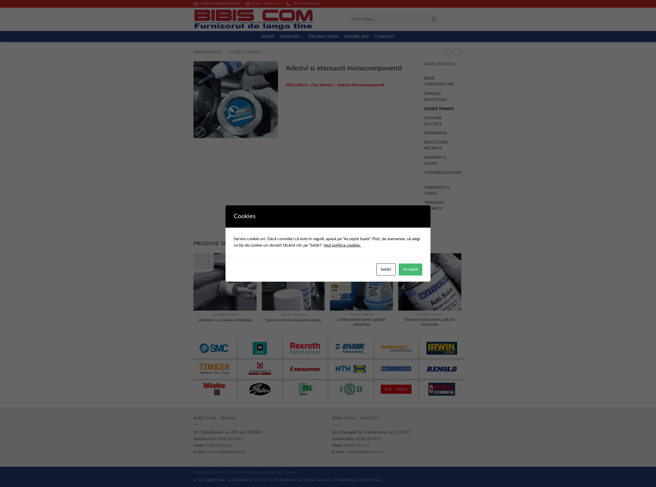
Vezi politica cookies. (342, 245)
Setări (386, 269)
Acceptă (410, 269)
